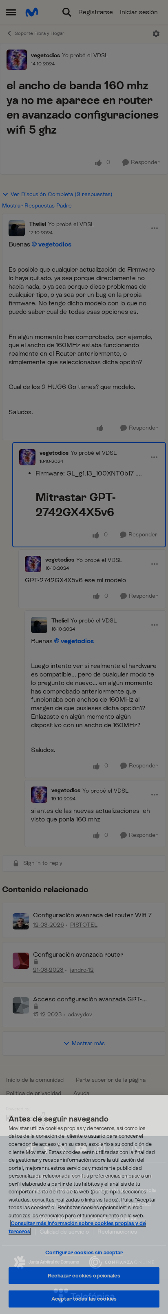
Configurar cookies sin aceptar (84, 1252)
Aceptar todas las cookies (84, 1299)
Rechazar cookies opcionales (84, 1276)
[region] (84, 1204)
